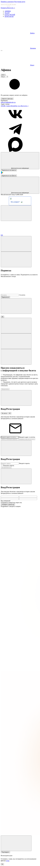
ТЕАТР (7, 13)
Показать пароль (8, 465)
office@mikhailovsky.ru (8, 102)
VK (10, 413)
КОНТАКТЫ (9, 16)
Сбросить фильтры (7, 98)
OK (2, 316)
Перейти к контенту (7, 1)
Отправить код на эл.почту (27, 439)
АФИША (8, 11)
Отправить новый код (8, 504)
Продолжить (5, 389)
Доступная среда (19, 1)
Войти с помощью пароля (9, 439)
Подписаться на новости (9, 170)
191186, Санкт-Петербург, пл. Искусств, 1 (14, 106)
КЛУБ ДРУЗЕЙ (10, 15)
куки (7, 860)
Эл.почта (22, 295)
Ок (2, 864)
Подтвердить (5, 852)
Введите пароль (24, 463)
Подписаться (5, 297)
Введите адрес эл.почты (27, 437)
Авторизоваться (6, 467)
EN (2, 235)
